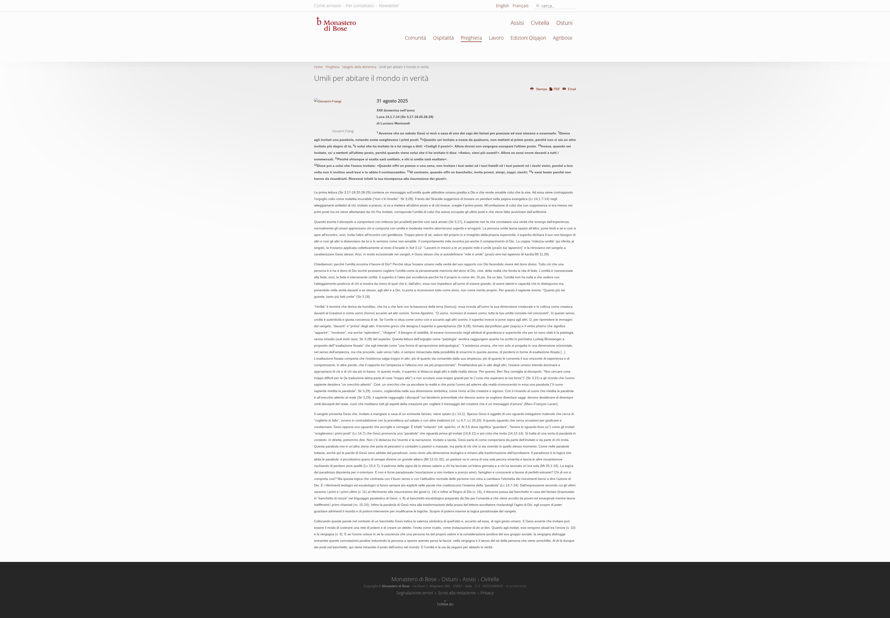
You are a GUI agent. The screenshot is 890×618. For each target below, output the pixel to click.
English (503, 5)
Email (571, 89)
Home (318, 67)
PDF (557, 89)
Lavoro (496, 38)
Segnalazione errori (414, 593)
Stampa (541, 89)
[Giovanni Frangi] (343, 112)
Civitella (540, 22)
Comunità (415, 38)
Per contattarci (360, 5)
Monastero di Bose (414, 579)
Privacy (487, 593)
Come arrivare (327, 5)
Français (520, 5)
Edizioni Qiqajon (528, 38)
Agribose (562, 38)
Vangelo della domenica (359, 67)
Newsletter (389, 5)
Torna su (445, 604)
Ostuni (564, 22)
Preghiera (471, 38)
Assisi (517, 22)
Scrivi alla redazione (457, 593)
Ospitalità (443, 38)
